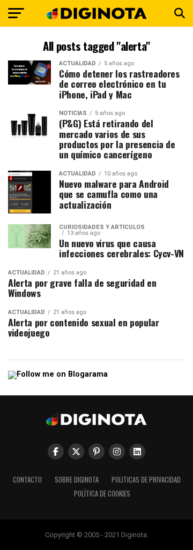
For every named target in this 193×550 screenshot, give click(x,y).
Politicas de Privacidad (146, 480)
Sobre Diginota (77, 480)
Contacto (27, 480)
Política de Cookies (102, 493)
